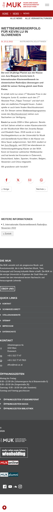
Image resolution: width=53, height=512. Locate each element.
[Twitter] (19, 180)
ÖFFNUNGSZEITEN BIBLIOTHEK (18, 408)
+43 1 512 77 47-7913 (16, 360)
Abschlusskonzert (19, 114)
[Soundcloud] (14, 478)
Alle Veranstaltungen (38, 18)
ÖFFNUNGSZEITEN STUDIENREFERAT (21, 399)
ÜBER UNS (7, 288)
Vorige (6, 189)
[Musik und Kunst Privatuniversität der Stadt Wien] (25, 3)
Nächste (40, 189)
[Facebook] (7, 180)
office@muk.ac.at (15, 365)
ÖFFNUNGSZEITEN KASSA (16, 404)
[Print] (42, 180)
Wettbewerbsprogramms (34, 110)
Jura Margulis (11, 145)
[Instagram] (19, 478)
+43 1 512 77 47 (14, 356)
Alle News (16, 18)
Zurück (7, 233)
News (16, 13)
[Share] (30, 180)
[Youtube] (9, 478)
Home (5, 13)
